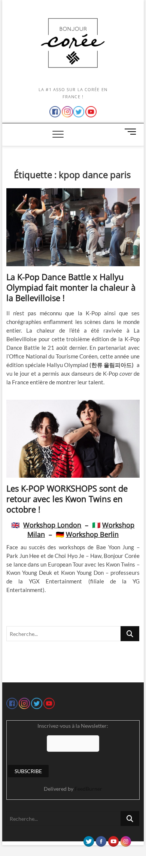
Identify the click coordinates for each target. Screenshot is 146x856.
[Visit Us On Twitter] (88, 839)
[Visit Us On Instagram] (125, 839)
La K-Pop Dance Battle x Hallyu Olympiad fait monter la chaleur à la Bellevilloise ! (71, 287)
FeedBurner (88, 789)
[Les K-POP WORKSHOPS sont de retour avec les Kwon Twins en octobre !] (73, 439)
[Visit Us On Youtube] (113, 839)
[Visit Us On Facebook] (101, 839)
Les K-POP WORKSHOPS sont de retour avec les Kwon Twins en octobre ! (67, 499)
